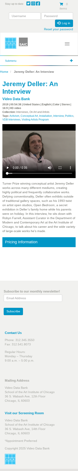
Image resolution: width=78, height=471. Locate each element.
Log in (65, 23)
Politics (69, 115)
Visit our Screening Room (24, 413)
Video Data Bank (16, 99)
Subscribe (13, 311)
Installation (45, 115)
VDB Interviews (11, 119)
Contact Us (13, 333)
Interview (58, 115)
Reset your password (58, 29)
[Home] (10, 43)
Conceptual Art (29, 115)
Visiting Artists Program (35, 119)
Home (4, 71)
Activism (14, 115)
